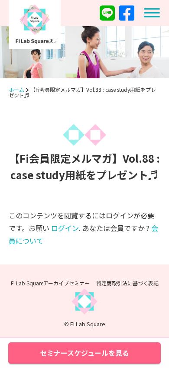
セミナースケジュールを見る (84, 353)
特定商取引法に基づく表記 (127, 283)
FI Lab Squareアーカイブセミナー (50, 283)
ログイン (65, 228)
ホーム (16, 89)
